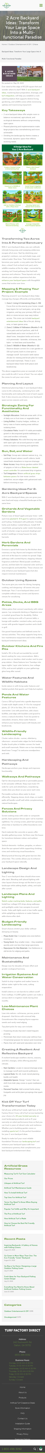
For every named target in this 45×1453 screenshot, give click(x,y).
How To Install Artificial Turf (15, 1193)
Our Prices (8, 1178)
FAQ (22, 1413)
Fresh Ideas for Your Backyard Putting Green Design (20, 1277)
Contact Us (22, 1418)
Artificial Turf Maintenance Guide (17, 1188)
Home (4, 44)
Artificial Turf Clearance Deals (22, 1403)
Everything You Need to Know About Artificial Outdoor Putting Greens (19, 1288)
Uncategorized (10, 1317)
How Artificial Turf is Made (15, 1218)
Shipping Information (22, 1429)
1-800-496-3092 (12, 1449)
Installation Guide (22, 1423)
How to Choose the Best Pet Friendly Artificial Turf (19, 1224)
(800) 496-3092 (22, 1355)
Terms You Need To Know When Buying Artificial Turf (20, 1203)
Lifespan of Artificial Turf (14, 1183)
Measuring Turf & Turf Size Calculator (19, 1174)
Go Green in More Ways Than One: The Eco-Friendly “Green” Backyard (20, 1257)
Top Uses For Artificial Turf (15, 1197)
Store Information (22, 1408)
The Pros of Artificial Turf (14, 1214)
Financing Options (22, 1439)
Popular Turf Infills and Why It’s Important (21, 1209)
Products (22, 1397)
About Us (23, 1392)
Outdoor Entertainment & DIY (19, 44)
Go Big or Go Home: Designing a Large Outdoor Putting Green (20, 1267)
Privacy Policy (22, 1434)
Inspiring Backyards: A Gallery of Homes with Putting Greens (21, 1246)
